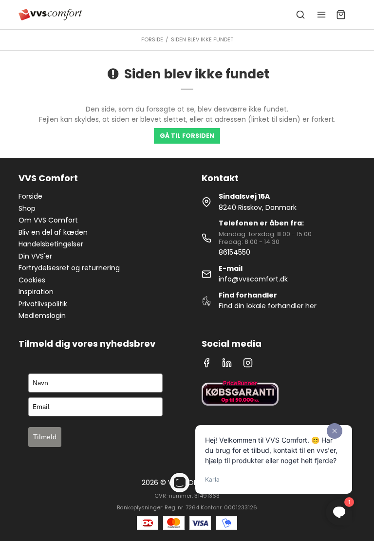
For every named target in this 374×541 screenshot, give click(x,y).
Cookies (32, 280)
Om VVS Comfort (48, 220)
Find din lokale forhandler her (268, 306)
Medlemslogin (42, 315)
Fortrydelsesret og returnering (69, 268)
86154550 (234, 252)
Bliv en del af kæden (53, 232)
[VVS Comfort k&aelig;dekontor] (50, 14)
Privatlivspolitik (43, 304)
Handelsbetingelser (51, 244)
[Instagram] (248, 365)
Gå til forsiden (187, 135)
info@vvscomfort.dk (253, 279)
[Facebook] (206, 365)
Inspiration (36, 292)
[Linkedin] (227, 365)
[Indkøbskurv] (341, 14)
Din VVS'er (35, 256)
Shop (27, 208)
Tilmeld (44, 436)
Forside (30, 196)
